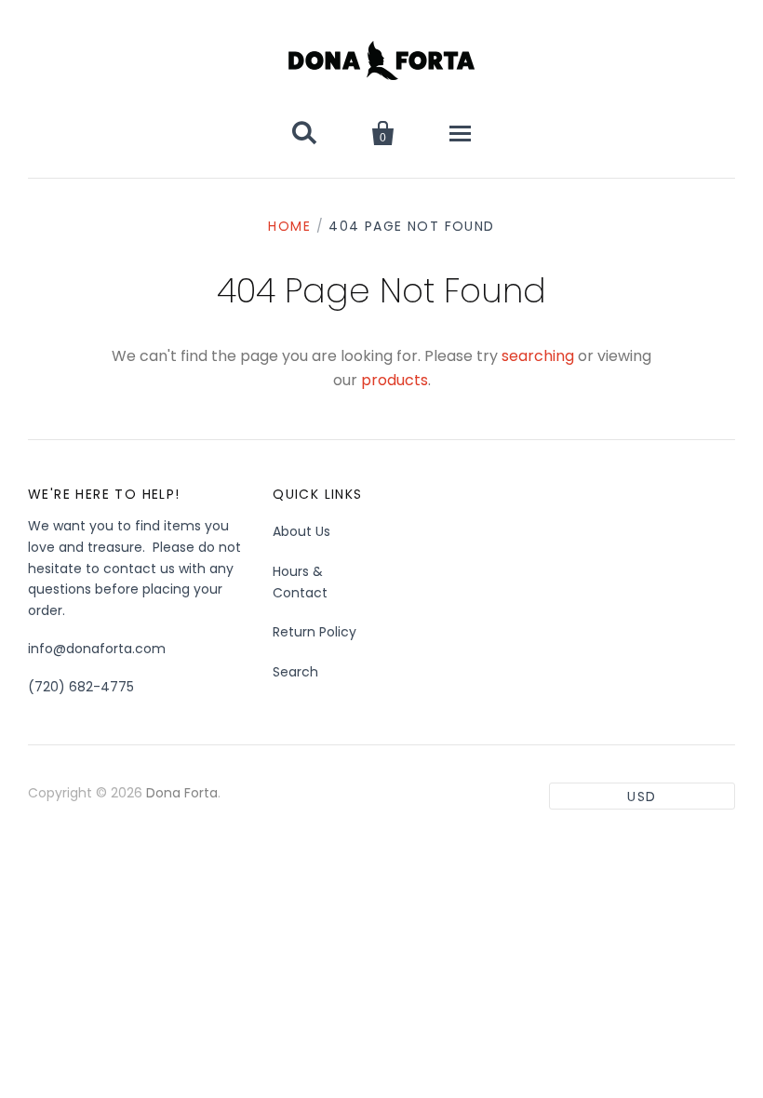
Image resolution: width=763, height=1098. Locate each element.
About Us (301, 531)
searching (538, 356)
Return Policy (314, 632)
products (394, 380)
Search (295, 672)
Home (289, 226)
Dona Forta (182, 792)
